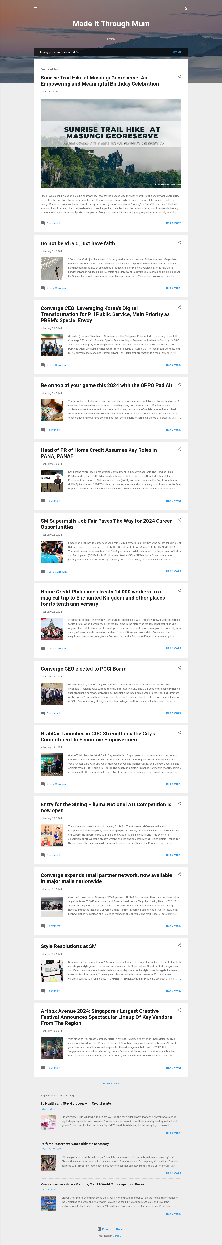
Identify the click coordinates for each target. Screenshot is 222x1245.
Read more (173, 223)
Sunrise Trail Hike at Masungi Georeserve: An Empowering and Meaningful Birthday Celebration (100, 81)
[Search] (186, 9)
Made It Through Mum (111, 23)
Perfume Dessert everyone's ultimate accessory (75, 1144)
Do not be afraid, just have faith (78, 243)
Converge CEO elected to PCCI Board (84, 669)
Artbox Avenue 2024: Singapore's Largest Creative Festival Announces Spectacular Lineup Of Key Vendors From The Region (106, 1017)
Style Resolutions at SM (69, 946)
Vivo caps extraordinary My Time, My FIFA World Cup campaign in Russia (92, 1184)
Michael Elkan (119, 1236)
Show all (176, 52)
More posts (111, 1083)
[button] (179, 77)
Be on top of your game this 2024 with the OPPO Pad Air (107, 385)
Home (111, 38)
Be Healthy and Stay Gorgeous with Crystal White (76, 1103)
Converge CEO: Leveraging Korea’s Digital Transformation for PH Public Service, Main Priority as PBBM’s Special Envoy (105, 314)
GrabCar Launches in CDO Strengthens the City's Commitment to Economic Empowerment (98, 736)
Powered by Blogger (113, 1229)
